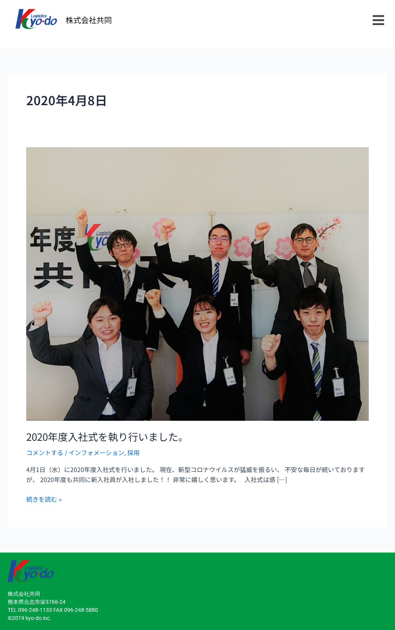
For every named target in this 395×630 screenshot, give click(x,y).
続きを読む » (44, 499)
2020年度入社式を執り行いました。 (107, 436)
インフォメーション (96, 452)
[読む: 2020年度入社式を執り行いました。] (197, 282)
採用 (133, 452)
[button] (378, 20)
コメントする (44, 452)
